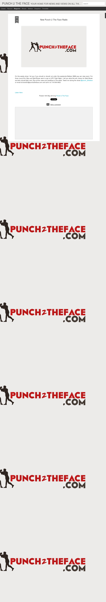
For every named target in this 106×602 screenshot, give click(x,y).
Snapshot (37, 8)
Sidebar (30, 8)
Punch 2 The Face (62, 96)
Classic (3, 8)
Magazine (17, 8)
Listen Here (19, 92)
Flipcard (9, 8)
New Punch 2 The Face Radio (53, 19)
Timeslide (45, 8)
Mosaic (24, 8)
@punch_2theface (87, 80)
